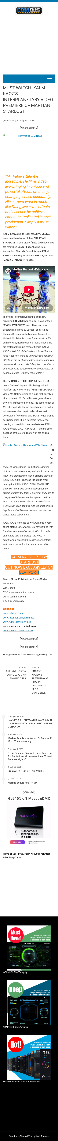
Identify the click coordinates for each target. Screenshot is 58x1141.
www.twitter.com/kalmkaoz (17, 621)
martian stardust (30, 654)
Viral (30, 1136)
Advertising (8, 857)
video (49, 654)
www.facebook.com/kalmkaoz (18, 617)
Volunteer (45, 853)
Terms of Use (9, 853)
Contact (18, 857)
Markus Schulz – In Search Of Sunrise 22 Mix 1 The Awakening (30, 740)
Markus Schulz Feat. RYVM (22, 782)
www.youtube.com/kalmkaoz (18, 630)
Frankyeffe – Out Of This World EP (26, 771)
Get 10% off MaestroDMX (29, 798)
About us (35, 853)
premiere (43, 654)
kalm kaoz (17, 654)
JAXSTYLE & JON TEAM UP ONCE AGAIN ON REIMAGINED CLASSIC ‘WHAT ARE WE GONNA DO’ (30, 723)
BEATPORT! (29, 572)
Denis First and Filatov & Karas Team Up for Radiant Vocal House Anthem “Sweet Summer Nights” (30, 756)
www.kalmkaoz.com (13, 613)
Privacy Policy (24, 853)
